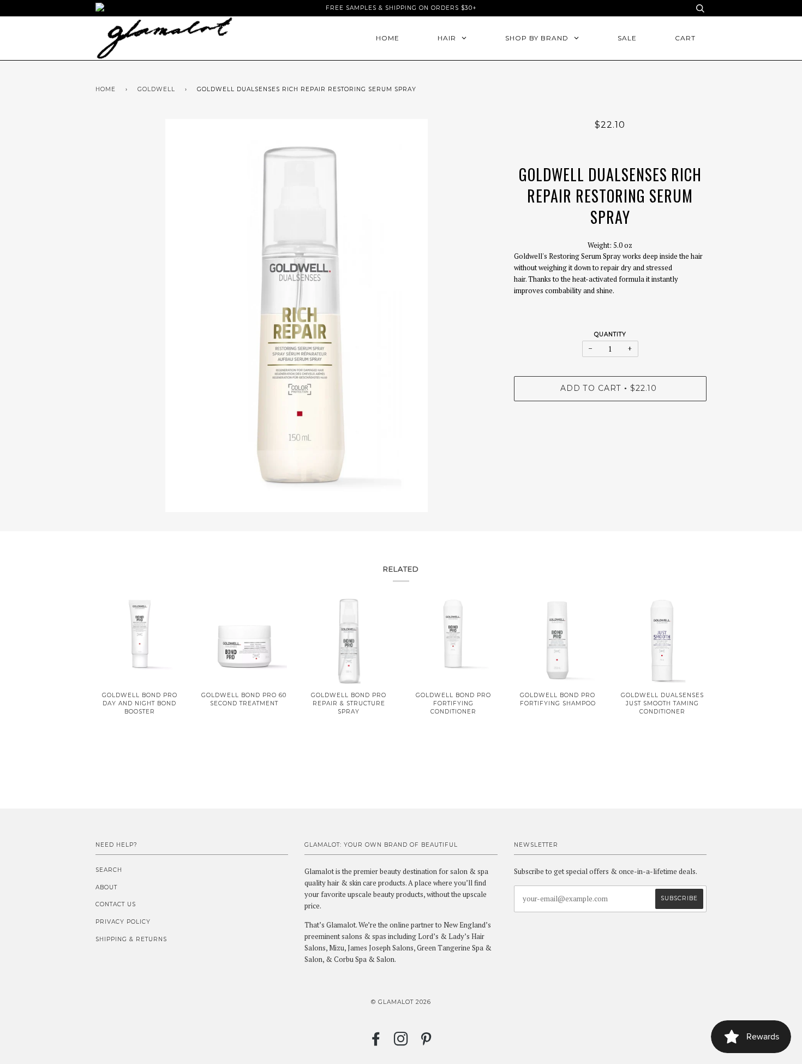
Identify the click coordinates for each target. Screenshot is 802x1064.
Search (108, 869)
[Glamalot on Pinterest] (426, 1042)
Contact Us (115, 904)
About (106, 887)
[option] (296, 315)
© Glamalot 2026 (401, 1002)
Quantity (610, 334)
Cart (685, 38)
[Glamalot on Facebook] (376, 1042)
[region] (610, 285)
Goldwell (156, 89)
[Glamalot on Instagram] (401, 1042)
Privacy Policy (123, 921)
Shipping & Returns (131, 939)
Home (105, 89)
